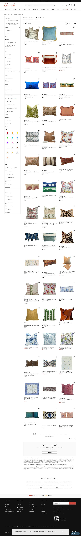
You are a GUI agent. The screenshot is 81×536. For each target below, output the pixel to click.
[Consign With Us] (69, 5)
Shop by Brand (31, 504)
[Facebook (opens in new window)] (70, 531)
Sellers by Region (32, 509)
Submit (72, 503)
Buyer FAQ (19, 501)
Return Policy (7, 506)
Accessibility (7, 513)
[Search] (54, 5)
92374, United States (13, 98)
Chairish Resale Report (45, 513)
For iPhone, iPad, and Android (58, 513)
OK (62, 531)
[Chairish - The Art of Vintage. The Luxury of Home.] (9, 5)
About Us (43, 501)
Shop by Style (31, 501)
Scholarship (43, 511)
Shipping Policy (8, 509)
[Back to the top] (78, 529)
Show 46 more (7, 187)
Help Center (7, 501)
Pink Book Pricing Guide (9, 511)
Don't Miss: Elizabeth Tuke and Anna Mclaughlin (40, 0)
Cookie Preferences (18, 532)
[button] (71, 5)
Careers (42, 506)
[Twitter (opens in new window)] (76, 531)
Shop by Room (31, 511)
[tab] (12, 30)
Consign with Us (20, 509)
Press (42, 509)
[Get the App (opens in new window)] (56, 519)
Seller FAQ (19, 511)
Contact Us (7, 504)
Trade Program (19, 504)
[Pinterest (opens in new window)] (73, 531)
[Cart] (74, 5)
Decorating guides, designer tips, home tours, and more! (63, 509)
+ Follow (12, 20)
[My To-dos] (66, 5)
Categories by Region (33, 506)
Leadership (43, 504)
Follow (50, 452)
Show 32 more (7, 212)
